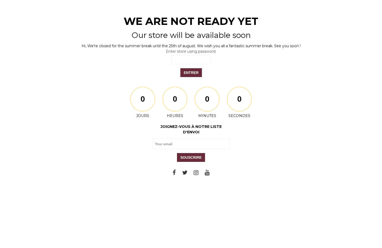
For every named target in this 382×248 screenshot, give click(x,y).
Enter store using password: (191, 51)
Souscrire (191, 157)
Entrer (191, 73)
